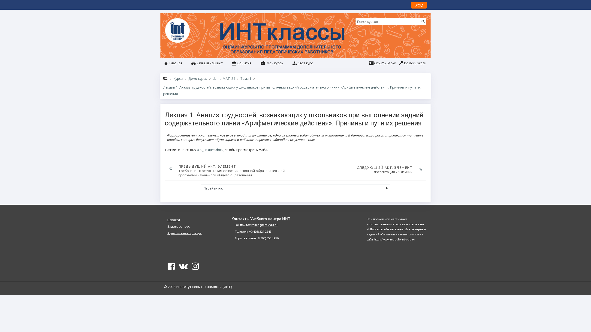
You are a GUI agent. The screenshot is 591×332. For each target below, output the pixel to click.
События (243, 63)
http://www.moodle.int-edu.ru (394, 239)
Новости (173, 220)
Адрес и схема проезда (184, 233)
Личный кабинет (209, 63)
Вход (418, 5)
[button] (302, 63)
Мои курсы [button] (274, 63)
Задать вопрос (178, 226)
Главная (175, 63)
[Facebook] (170, 267)
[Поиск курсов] (423, 21)
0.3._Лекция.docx (210, 150)
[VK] (183, 267)
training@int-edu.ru (263, 225)
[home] (178, 30)
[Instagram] (196, 267)
